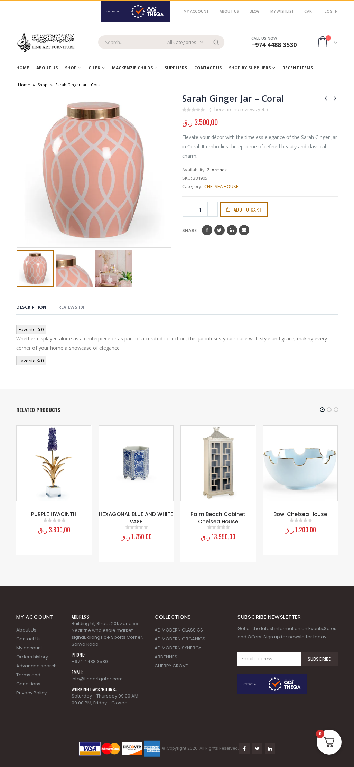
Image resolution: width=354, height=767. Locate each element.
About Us (229, 11)
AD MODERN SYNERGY (178, 648)
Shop (71, 68)
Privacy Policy (31, 693)
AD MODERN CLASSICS (179, 630)
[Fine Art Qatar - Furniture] (45, 42)
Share (189, 230)
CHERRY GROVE (171, 666)
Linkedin (270, 748)
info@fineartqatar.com (97, 678)
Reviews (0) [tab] (71, 307)
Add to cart (248, 209)
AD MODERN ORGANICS (180, 639)
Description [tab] (31, 307)
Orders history (32, 657)
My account (29, 648)
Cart (309, 11)
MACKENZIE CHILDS (132, 68)
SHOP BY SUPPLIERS (250, 68)
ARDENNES (166, 657)
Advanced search (36, 666)
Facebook (207, 230)
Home (22, 68)
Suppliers (176, 68)
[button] (322, 409)
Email (244, 230)
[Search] (216, 42)
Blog (255, 11)
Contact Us (208, 68)
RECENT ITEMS (297, 68)
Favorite (31, 329)
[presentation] (21, 170)
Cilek (94, 68)
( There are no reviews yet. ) (238, 109)
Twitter (219, 230)
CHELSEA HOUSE (221, 186)
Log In (331, 11)
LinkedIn (232, 230)
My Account (196, 11)
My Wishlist (282, 11)
